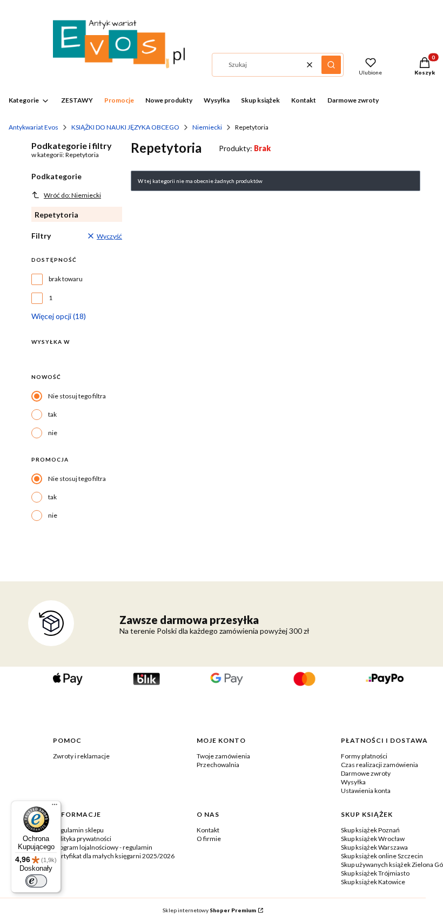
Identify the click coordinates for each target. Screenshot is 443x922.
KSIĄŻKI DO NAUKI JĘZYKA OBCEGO (125, 127)
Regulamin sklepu (78, 830)
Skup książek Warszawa (374, 847)
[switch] (36, 880)
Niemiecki (207, 127)
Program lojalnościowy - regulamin (102, 847)
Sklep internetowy (209, 910)
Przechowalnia (218, 765)
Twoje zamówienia (223, 756)
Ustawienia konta (366, 791)
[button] (331, 65)
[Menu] (54, 807)
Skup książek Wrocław (373, 839)
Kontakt (208, 830)
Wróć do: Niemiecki (72, 195)
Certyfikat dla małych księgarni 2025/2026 (113, 856)
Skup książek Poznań (370, 830)
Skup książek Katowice (373, 882)
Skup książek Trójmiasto (375, 873)
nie (52, 433)
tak (52, 414)
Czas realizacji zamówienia (379, 765)
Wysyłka (353, 782)
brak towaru (66, 279)
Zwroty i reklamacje (81, 756)
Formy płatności (364, 756)
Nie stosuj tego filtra (77, 396)
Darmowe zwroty (366, 773)
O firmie (209, 839)
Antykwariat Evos (33, 127)
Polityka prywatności (82, 839)
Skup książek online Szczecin (382, 856)
